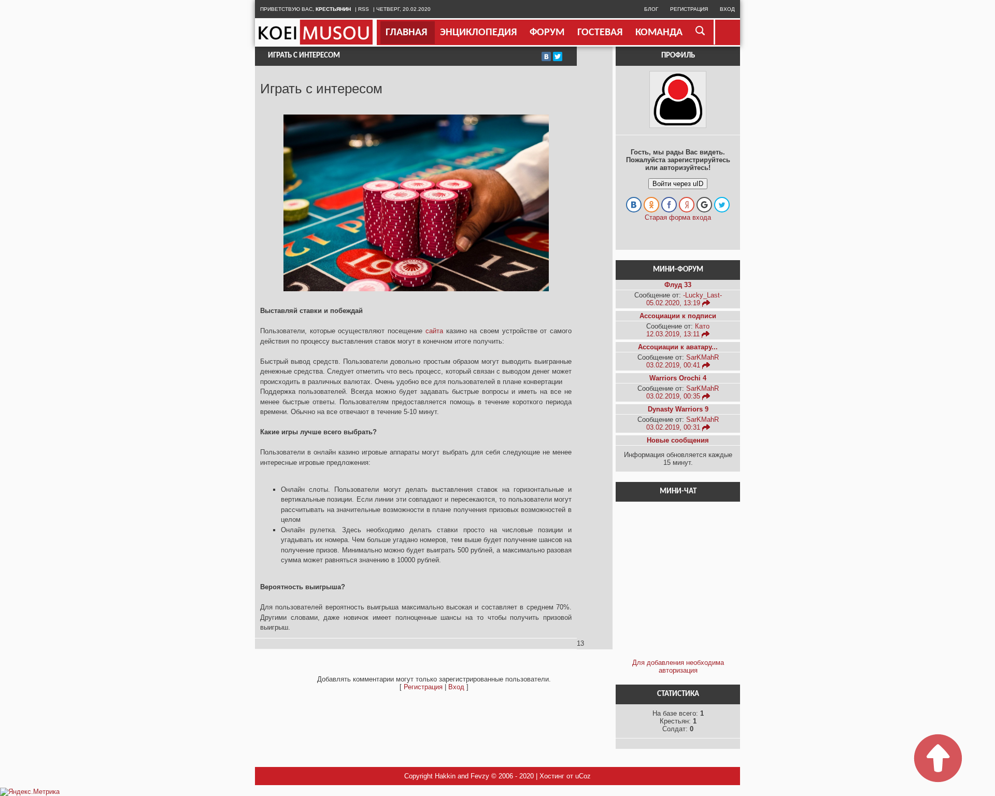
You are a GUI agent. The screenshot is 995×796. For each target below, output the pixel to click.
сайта (434, 331)
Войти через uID (677, 184)
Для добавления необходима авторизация (678, 666)
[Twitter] (557, 56)
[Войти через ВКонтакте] (634, 204)
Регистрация (689, 9)
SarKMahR (702, 357)
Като (702, 326)
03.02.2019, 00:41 (674, 365)
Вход (727, 9)
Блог (651, 9)
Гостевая (599, 32)
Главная (406, 32)
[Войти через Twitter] (722, 204)
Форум (547, 32)
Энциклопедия (478, 32)
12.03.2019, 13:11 (674, 334)
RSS (363, 9)
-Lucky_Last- (702, 295)
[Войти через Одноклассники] (651, 204)
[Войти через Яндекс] (686, 204)
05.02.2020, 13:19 (674, 303)
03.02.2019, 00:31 (674, 427)
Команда (659, 32)
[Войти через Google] (704, 204)
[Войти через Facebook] (669, 204)
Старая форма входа (678, 217)
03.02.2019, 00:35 (674, 396)
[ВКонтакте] (546, 56)
